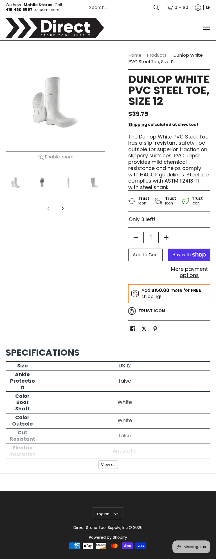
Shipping (137, 124)
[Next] (62, 208)
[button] (133, 329)
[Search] (156, 7)
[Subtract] (135, 237)
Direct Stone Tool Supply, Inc (100, 527)
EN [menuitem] (208, 7)
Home (134, 55)
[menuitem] (177, 7)
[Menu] (206, 27)
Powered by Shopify (108, 537)
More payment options (189, 272)
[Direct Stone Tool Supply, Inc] (55, 27)
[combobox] (119, 7)
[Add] (166, 237)
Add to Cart (145, 254)
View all (108, 464)
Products (156, 55)
